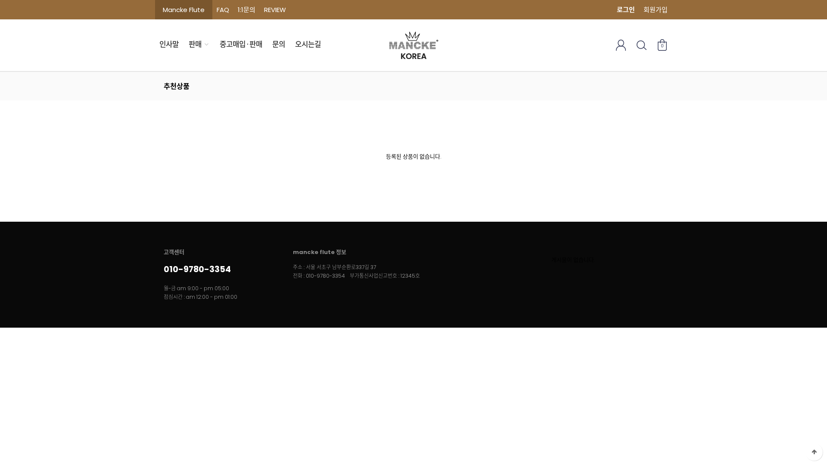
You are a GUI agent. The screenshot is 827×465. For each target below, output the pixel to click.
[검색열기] (641, 45)
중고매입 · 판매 (241, 44)
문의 (278, 44)
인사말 (169, 44)
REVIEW (275, 9)
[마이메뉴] (621, 45)
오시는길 (308, 44)
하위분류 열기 (206, 45)
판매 (195, 44)
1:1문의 (246, 9)
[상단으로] (814, 452)
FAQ (223, 9)
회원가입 (656, 9)
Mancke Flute (184, 9)
